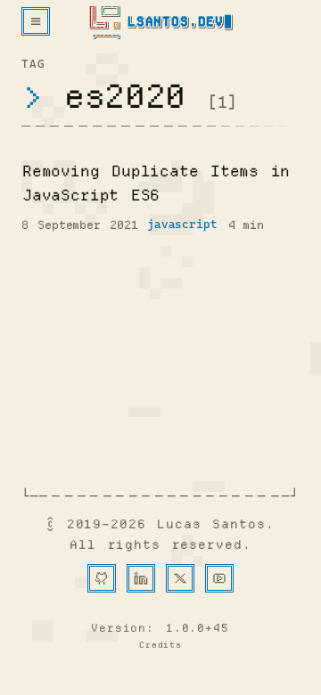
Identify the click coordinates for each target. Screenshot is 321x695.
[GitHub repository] (101, 578)
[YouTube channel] (219, 578)
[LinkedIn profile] (140, 578)
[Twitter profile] (180, 578)
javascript (182, 224)
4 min (246, 224)
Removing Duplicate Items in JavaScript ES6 (156, 183)
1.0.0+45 (197, 627)
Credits (160, 645)
